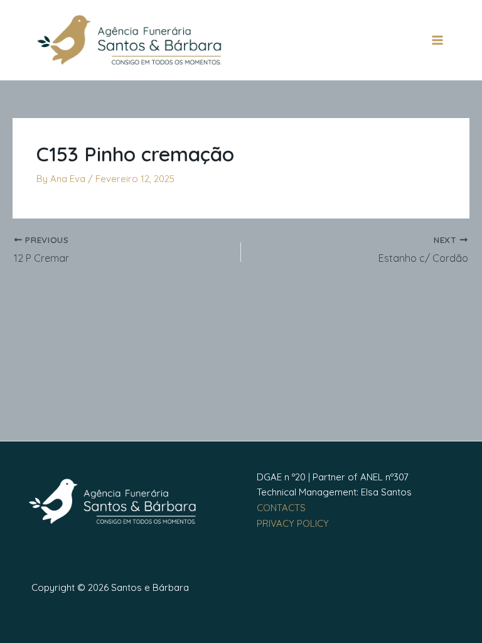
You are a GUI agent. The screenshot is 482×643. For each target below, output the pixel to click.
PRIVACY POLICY (293, 523)
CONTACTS (281, 508)
